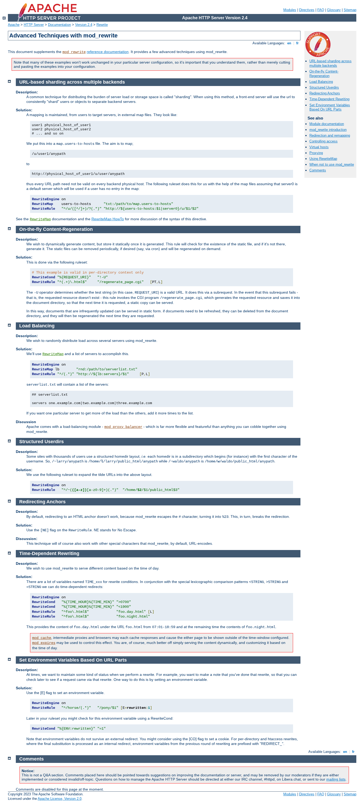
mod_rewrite (74, 52)
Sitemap (350, 10)
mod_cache (41, 638)
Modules (289, 10)
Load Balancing (321, 82)
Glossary (334, 10)
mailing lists (336, 779)
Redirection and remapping (329, 135)
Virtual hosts (319, 147)
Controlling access (323, 141)
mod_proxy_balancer (123, 427)
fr (297, 43)
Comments (317, 170)
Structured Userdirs (324, 87)
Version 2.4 (83, 25)
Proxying (316, 153)
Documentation (59, 25)
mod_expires (43, 643)
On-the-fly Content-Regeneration (323, 73)
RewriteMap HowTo (107, 219)
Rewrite (102, 25)
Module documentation (326, 124)
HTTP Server (34, 25)
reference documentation (108, 52)
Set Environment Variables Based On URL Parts (329, 107)
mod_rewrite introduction (328, 130)
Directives (306, 10)
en (289, 43)
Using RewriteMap (323, 159)
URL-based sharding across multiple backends (330, 63)
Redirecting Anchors (324, 93)
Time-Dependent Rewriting (329, 99)
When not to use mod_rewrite (331, 164)
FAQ (320, 10)
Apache (14, 25)
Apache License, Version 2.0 (59, 799)
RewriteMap (40, 219)
